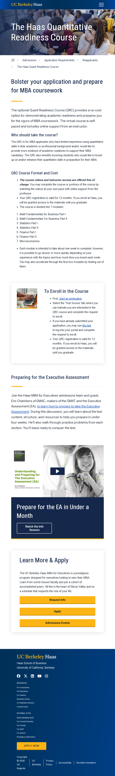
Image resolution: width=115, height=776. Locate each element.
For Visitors (21, 695)
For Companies (23, 687)
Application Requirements (59, 60)
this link (86, 325)
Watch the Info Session (34, 528)
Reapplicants (90, 60)
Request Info (57, 600)
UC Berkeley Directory (25, 703)
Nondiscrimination (86, 762)
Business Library (23, 699)
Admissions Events (57, 623)
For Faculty (21, 725)
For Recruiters (22, 691)
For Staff (20, 729)
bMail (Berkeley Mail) (25, 718)
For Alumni (21, 733)
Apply (57, 611)
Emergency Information (26, 737)
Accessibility (65, 762)
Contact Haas (22, 707)
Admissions (29, 60)
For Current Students (25, 721)
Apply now (31, 746)
